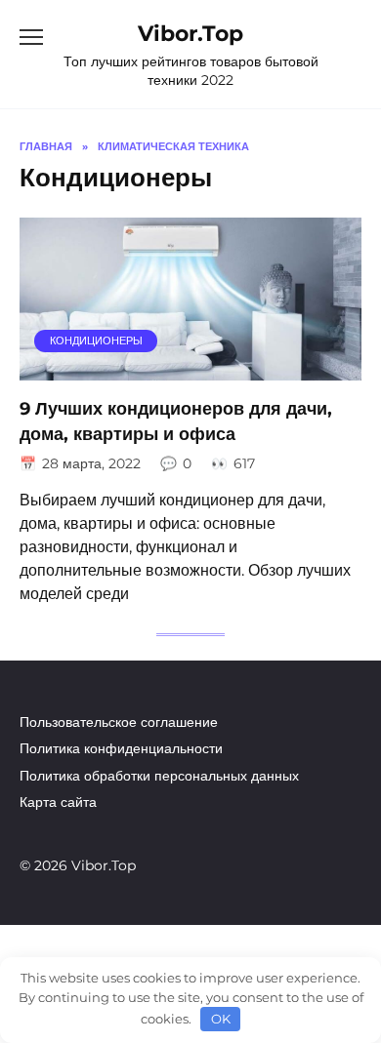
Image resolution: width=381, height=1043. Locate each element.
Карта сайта (58, 802)
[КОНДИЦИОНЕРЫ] (190, 368)
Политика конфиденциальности (121, 748)
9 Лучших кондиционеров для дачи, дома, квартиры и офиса (176, 421)
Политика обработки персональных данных (159, 775)
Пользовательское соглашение (119, 722)
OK (221, 1018)
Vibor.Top (190, 33)
